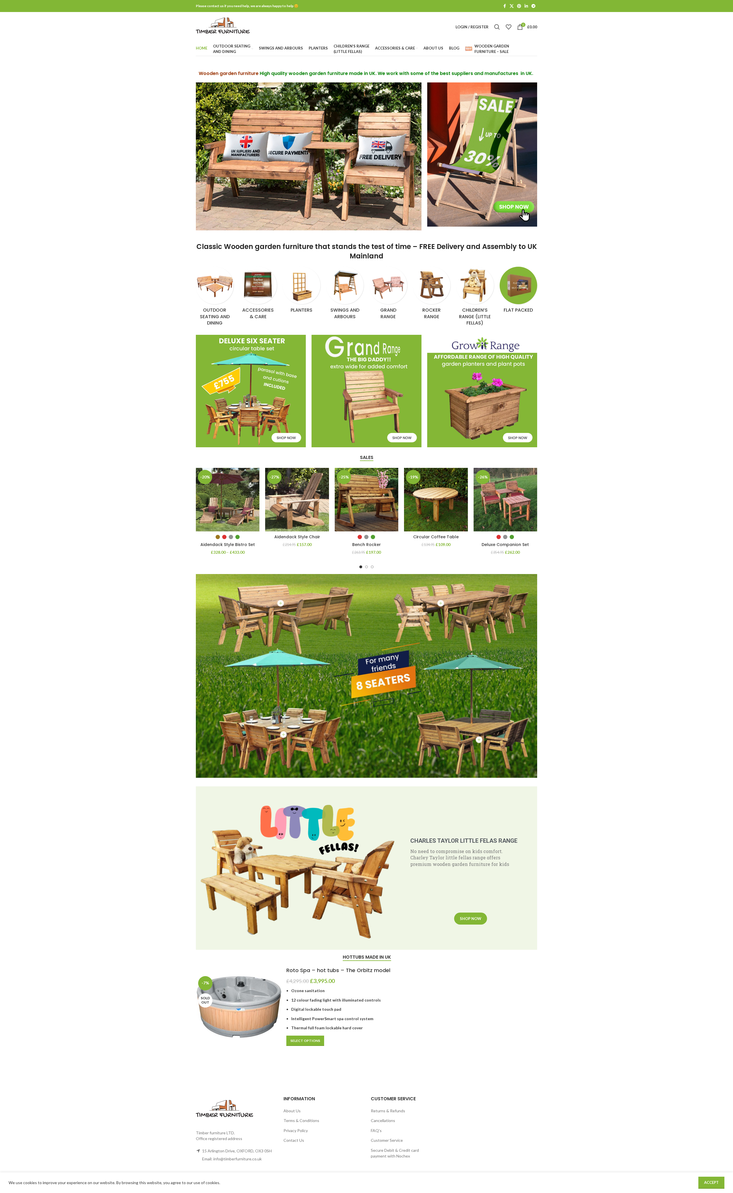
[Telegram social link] (533, 6)
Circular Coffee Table (436, 537)
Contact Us (293, 1140)
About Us (292, 1110)
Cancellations (383, 1120)
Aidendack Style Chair (297, 537)
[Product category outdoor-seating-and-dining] (215, 298)
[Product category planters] (301, 291)
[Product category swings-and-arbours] (345, 295)
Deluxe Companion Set (505, 544)
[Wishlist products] (508, 27)
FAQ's (376, 1130)
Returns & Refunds (388, 1110)
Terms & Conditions (301, 1120)
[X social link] (511, 6)
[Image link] (482, 154)
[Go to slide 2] (366, 566)
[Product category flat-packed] (518, 291)
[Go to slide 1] (360, 566)
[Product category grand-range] (388, 295)
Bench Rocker (366, 544)
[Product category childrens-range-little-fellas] (475, 298)
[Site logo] (223, 26)
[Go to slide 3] (372, 566)
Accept (711, 1182)
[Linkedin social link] (526, 6)
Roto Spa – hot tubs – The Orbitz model (338, 970)
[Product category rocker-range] (432, 295)
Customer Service (387, 1140)
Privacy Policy (295, 1130)
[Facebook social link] (504, 6)
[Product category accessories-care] (258, 295)
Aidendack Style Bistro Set (227, 544)
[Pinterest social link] (519, 6)
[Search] (497, 27)
